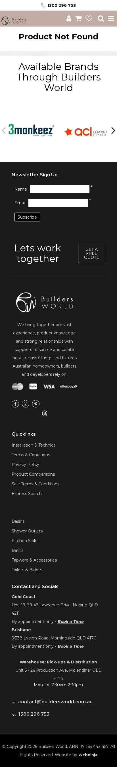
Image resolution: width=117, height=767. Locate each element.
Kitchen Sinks (25, 540)
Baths (17, 550)
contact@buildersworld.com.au (55, 702)
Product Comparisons (33, 474)
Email (20, 202)
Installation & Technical (34, 445)
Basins (18, 521)
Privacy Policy (25, 464)
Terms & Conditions (31, 454)
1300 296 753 (61, 5)
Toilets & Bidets (27, 569)
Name (20, 189)
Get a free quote (91, 253)
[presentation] (4, 130)
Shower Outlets (27, 531)
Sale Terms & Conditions (35, 484)
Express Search (27, 493)
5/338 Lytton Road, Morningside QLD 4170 (54, 638)
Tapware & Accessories (34, 560)
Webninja (88, 754)
